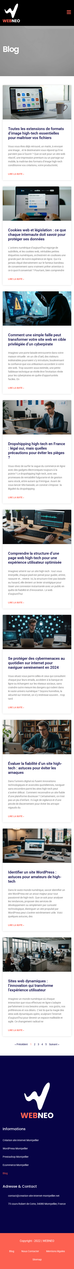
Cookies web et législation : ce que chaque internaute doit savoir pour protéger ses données (37, 234)
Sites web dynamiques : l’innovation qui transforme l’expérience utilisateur (30, 985)
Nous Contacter (30, 1251)
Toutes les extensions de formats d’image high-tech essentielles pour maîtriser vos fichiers (36, 133)
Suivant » (54, 1044)
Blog (11, 1251)
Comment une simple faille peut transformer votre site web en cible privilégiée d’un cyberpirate (37, 339)
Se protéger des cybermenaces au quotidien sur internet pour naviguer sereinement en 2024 (36, 663)
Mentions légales (55, 1251)
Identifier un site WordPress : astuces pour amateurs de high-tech (34, 876)
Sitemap (37, 1259)
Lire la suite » (16, 174)
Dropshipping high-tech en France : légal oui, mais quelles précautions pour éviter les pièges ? (36, 451)
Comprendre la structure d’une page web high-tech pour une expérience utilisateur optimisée (34, 558)
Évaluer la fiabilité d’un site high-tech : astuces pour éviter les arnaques (35, 768)
